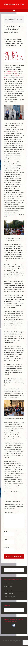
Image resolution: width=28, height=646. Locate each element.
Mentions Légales (8, 593)
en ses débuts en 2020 (10, 73)
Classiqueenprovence (14, 3)
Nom (6, 531)
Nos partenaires (8, 590)
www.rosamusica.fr (9, 215)
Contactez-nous (8, 586)
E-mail (6, 539)
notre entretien (11, 71)
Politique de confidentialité (10, 596)
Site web (6, 547)
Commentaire (8, 512)
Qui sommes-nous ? (9, 583)
